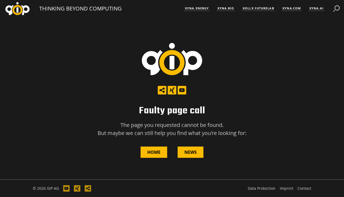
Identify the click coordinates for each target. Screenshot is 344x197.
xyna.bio (225, 8)
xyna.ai (316, 8)
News (190, 152)
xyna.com (291, 8)
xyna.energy (197, 8)
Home (153, 152)
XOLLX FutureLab (258, 8)
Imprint (286, 188)
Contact (304, 188)
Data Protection (261, 188)
